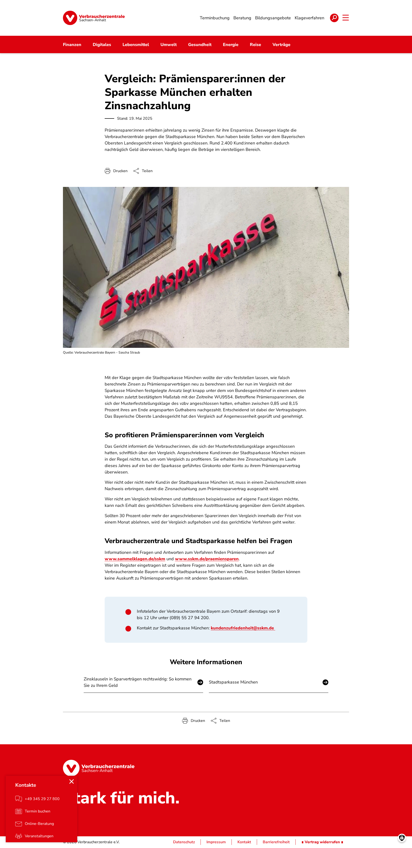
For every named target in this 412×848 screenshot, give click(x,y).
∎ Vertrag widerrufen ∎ (322, 842)
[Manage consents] (402, 838)
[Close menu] (71, 781)
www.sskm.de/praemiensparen (207, 559)
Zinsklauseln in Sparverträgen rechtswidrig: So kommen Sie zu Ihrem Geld (137, 682)
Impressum (216, 842)
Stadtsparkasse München (233, 682)
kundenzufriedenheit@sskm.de (243, 628)
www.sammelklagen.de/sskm (135, 559)
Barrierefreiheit (276, 842)
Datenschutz (184, 842)
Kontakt (244, 842)
